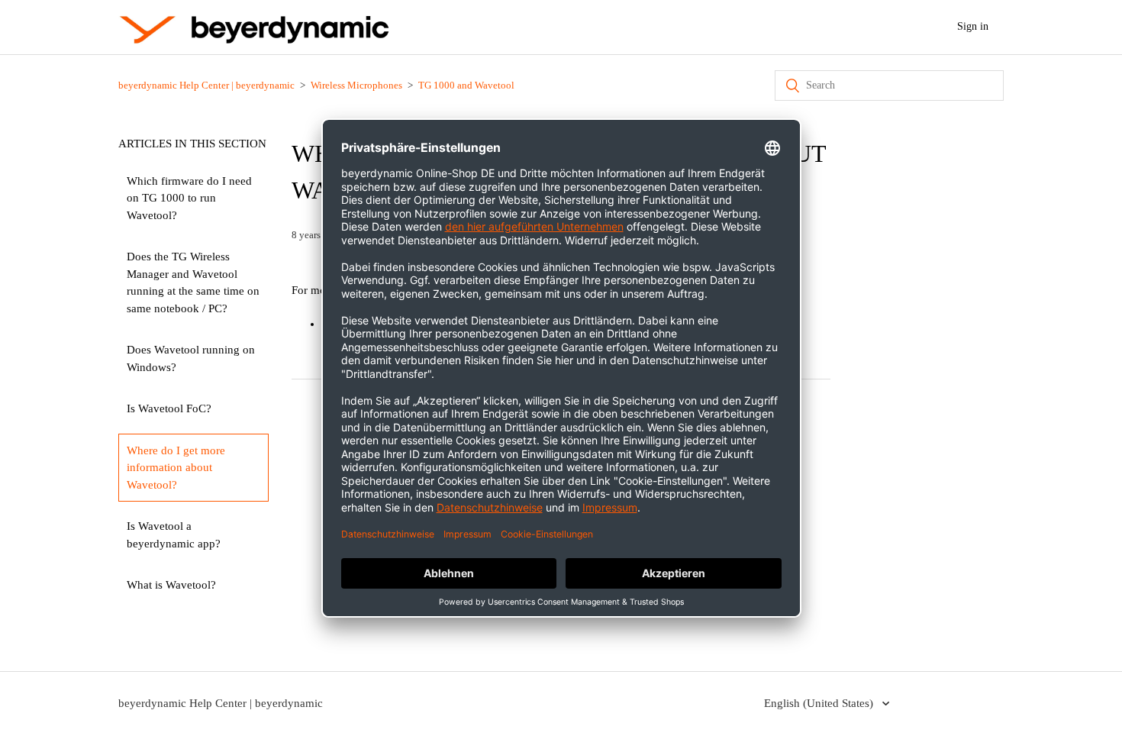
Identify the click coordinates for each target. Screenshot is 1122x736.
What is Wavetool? (171, 585)
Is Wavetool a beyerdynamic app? (174, 535)
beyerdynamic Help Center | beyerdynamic (206, 85)
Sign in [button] (972, 26)
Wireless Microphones (356, 85)
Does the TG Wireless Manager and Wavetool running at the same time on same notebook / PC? (193, 282)
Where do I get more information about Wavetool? (176, 467)
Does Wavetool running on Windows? (191, 358)
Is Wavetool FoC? (169, 408)
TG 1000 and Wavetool (466, 85)
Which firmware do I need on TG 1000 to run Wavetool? (189, 198)
